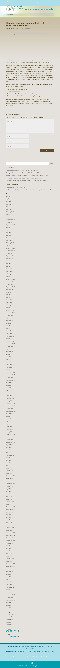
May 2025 (8, 235)
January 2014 (9, 561)
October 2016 (10, 481)
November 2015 (10, 509)
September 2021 (10, 349)
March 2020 (9, 395)
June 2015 (8, 517)
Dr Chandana (9, 189)
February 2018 (10, 455)
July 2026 (8, 199)
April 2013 (9, 582)
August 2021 (9, 351)
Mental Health (10, 619)
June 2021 (8, 357)
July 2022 (8, 323)
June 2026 (8, 201)
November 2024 (10, 250)
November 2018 (10, 437)
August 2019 (9, 413)
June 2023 (8, 294)
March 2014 (9, 556)
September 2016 (10, 483)
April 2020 (9, 393)
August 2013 (9, 571)
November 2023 (10, 281)
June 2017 (8, 460)
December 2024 (10, 248)
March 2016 (9, 499)
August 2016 (9, 486)
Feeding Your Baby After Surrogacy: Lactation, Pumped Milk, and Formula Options (28, 175)
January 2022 (9, 338)
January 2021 (9, 369)
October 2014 (10, 538)
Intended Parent (10, 617)
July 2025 (8, 230)
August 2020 (9, 382)
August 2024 (9, 258)
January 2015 (9, 530)
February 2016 (10, 501)
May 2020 (8, 390)
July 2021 (8, 354)
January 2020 (9, 401)
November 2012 (10, 595)
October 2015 (10, 512)
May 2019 (8, 421)
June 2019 (8, 419)
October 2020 (10, 377)
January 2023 (9, 307)
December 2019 (10, 403)
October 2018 (10, 439)
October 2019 (10, 408)
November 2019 (10, 406)
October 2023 (10, 284)
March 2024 (9, 271)
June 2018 (8, 447)
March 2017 (9, 468)
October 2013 (10, 569)
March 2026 (9, 209)
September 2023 (10, 287)
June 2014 (8, 548)
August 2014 (9, 543)
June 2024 (8, 263)
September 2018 (10, 442)
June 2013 (8, 577)
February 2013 (10, 587)
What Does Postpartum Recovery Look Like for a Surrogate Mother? (24, 178)
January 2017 (9, 473)
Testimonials (31, 2)
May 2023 (8, 297)
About (40, 2)
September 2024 (10, 256)
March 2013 (9, 584)
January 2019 (9, 432)
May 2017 (8, 463)
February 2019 (10, 429)
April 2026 (9, 206)
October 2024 (10, 253)
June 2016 (8, 491)
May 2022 (8, 328)
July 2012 (8, 605)
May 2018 (8, 450)
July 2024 (8, 261)
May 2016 (8, 494)
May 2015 (8, 520)
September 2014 (10, 540)
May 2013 (8, 579)
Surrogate (8, 624)
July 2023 (8, 292)
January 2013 (9, 589)
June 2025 (8, 232)
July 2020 (8, 385)
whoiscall (8, 187)
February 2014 (10, 558)
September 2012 (10, 600)
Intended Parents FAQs (19, 187)
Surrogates (24, 2)
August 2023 (9, 289)
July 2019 (8, 416)
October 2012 (10, 597)
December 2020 (10, 372)
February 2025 (10, 243)
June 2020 (8, 388)
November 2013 (10, 566)
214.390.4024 (12, 637)
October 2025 (10, 222)
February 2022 (10, 336)
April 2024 (9, 269)
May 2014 (8, 551)
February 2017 (10, 470)
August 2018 (9, 445)
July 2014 (8, 545)
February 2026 (10, 212)
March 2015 (9, 525)
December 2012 (10, 592)
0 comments (26, 28)
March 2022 (9, 333)
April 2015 (9, 522)
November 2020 (10, 375)
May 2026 (8, 204)
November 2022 (10, 313)
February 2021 (10, 367)
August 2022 (9, 320)
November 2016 (10, 478)
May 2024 (8, 266)
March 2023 (9, 302)
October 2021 (10, 346)
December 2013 (10, 564)
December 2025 (10, 217)
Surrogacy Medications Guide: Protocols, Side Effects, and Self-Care (24, 173)
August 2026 (9, 196)
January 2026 (9, 214)
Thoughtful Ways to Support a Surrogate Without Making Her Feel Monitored (26, 180)
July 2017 (8, 457)
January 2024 (9, 276)
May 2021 (8, 359)
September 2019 (10, 411)
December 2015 (10, 507)
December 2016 (10, 476)
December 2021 (10, 341)
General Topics (18, 28)
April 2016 (9, 496)
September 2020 (10, 380)
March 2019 (9, 426)
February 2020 (10, 398)
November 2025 (10, 219)
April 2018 (9, 452)
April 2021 (9, 362)
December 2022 (10, 310)
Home (14, 2)
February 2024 (10, 274)
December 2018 (10, 434)
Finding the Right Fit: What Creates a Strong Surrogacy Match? (22, 170)
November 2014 (10, 535)
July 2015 (8, 514)
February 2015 (10, 527)
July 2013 (8, 574)
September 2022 (10, 318)
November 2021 (10, 344)
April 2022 (9, 331)
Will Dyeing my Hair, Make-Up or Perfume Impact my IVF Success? (33, 189)
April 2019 (9, 424)
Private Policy (51, 2)
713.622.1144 (12, 631)
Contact (45, 2)
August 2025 (9, 227)
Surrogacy (8, 622)
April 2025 (9, 237)
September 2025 (10, 225)
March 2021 (9, 364)
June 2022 (8, 325)
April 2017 (9, 465)
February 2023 (10, 305)
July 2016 (8, 489)
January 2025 (9, 245)
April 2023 (9, 300)
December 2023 (10, 279)
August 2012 (9, 602)
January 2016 (9, 504)
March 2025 (9, 240)
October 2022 (10, 315)
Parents (19, 2)
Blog (37, 2)
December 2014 (10, 533)
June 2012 (8, 608)
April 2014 (9, 553)
